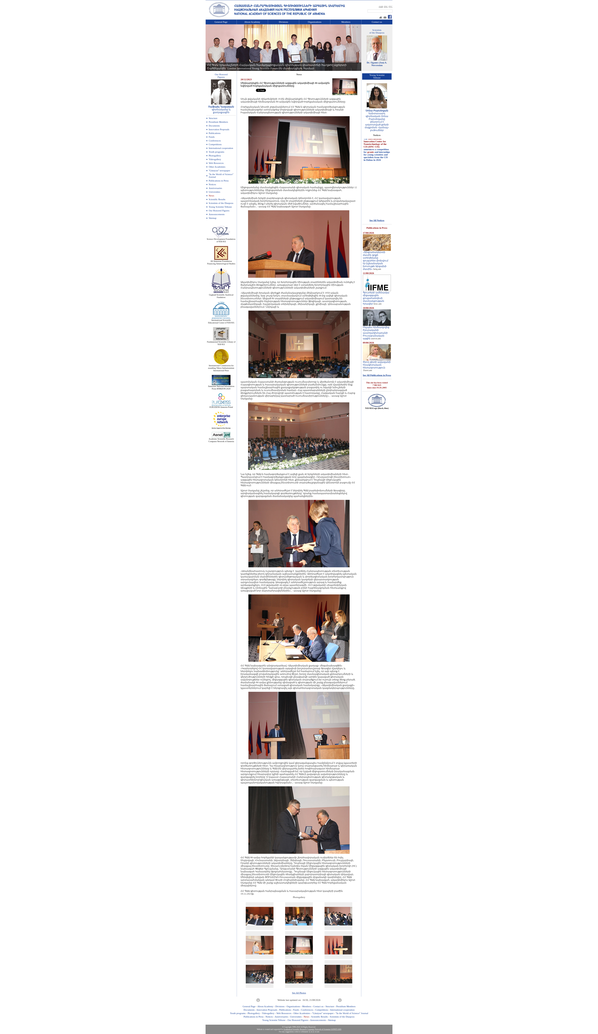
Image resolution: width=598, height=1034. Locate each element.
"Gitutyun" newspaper (219, 170)
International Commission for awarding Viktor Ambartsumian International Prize (221, 368)
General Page (221, 22)
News (211, 195)
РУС (390, 7)
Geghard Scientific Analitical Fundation (221, 296)
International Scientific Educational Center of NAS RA (221, 321)
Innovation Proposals (219, 129)
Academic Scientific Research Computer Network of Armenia (221, 440)
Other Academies (217, 167)
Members (345, 22)
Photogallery (215, 155)
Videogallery (215, 159)
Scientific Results (217, 199)
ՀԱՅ (381, 7)
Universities (214, 192)
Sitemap (212, 218)
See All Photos (299, 993)
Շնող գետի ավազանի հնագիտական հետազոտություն (377, 365)
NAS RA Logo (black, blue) (377, 408)
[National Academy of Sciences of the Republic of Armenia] (219, 16)
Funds (212, 137)
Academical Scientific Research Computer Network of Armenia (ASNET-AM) (312, 1029)
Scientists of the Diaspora (221, 203)
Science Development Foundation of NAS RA (221, 240)
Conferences (215, 140)
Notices (212, 184)
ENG (386, 7)
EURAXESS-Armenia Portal (221, 407)
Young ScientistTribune (376, 76)
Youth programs (216, 152)
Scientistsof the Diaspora (376, 31)
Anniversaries (215, 188)
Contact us (377, 22)
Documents (214, 125)
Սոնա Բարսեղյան (377, 110)
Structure (213, 118)
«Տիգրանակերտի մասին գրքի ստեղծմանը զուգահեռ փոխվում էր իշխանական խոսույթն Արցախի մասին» (375, 260)
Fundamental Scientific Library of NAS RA (221, 343)
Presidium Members (218, 122)
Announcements (217, 214)
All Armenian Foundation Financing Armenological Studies (221, 262)
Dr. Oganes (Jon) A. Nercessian (377, 64)
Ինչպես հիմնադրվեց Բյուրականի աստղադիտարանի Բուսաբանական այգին (376, 333)
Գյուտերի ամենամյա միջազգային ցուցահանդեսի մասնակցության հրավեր (376, 298)
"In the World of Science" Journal (352, 1013)
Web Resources (216, 163)
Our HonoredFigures (221, 75)
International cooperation (221, 148)
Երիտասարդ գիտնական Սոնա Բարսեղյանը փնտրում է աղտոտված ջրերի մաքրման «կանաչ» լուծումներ (377, 121)
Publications (215, 133)
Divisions (283, 22)
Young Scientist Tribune (220, 207)
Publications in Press (219, 180)
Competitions (215, 144)
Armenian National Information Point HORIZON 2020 (221, 387)
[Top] (258, 1001)
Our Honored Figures (219, 210)
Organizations (314, 22)
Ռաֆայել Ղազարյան (221, 106)
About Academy (252, 22)
